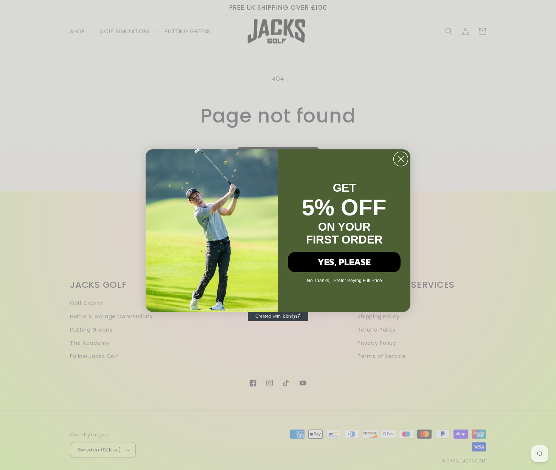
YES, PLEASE (344, 261)
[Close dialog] (400, 159)
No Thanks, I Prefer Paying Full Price (344, 280)
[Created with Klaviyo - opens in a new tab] (278, 316)
